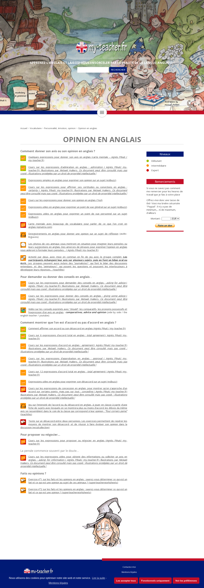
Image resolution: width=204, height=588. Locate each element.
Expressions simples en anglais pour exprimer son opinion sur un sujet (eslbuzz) (72, 180)
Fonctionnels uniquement (155, 580)
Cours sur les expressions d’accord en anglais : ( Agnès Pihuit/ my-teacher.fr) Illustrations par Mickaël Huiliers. (73, 348)
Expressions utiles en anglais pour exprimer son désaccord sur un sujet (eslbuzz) (72, 381)
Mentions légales (58, 583)
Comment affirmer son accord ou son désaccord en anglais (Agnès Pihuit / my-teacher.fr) (77, 328)
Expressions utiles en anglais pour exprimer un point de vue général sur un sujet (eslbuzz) (77, 207)
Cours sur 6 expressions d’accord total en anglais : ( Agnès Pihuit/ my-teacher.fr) (77, 337)
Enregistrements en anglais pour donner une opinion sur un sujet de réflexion (73, 233)
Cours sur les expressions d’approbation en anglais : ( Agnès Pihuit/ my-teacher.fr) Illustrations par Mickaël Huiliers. (73, 361)
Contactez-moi (129, 567)
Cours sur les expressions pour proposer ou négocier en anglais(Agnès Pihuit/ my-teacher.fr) (77, 442)
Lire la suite (98, 578)
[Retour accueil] (39, 569)
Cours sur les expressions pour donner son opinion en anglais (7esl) (65, 200)
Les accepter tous (126, 580)
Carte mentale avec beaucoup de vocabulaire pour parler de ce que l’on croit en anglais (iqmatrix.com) (77, 225)
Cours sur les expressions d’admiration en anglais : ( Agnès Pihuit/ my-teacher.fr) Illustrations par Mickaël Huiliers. (73, 170)
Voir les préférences (186, 580)
